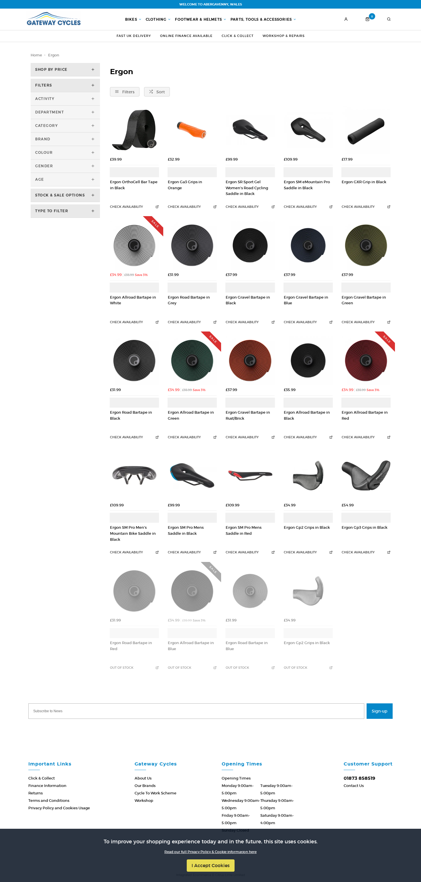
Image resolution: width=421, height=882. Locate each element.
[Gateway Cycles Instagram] (227, 727)
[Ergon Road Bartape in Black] (134, 360)
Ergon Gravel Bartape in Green (364, 300)
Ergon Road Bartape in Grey (189, 300)
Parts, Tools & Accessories (261, 19)
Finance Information (47, 785)
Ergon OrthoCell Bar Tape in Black (134, 184)
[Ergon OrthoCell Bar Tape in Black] (134, 130)
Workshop (144, 800)
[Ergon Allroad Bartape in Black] (308, 360)
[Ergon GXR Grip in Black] (366, 130)
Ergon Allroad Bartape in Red (365, 415)
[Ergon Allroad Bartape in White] (134, 245)
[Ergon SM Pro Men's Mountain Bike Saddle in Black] (134, 475)
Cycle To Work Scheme (155, 793)
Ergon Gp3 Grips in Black (364, 527)
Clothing (156, 19)
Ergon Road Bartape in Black (131, 415)
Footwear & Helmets (198, 19)
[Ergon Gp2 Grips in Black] (308, 475)
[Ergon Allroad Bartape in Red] (366, 360)
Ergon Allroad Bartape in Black (307, 415)
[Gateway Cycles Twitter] (210, 727)
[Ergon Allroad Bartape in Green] (192, 360)
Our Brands (145, 785)
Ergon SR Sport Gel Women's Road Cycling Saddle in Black (247, 187)
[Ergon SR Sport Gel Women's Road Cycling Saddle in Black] (250, 130)
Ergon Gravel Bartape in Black (248, 300)
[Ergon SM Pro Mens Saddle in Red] (250, 475)
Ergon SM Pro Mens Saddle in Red (243, 530)
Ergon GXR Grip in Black (364, 181)
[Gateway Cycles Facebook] (193, 727)
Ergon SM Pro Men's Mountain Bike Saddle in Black (133, 533)
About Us (143, 778)
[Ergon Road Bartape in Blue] (250, 591)
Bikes (131, 19)
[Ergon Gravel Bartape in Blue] (308, 245)
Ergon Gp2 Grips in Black (307, 527)
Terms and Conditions (48, 800)
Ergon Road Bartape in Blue (247, 645)
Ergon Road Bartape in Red (131, 645)
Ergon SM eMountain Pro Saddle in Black (307, 184)
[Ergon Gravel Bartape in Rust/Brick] (250, 360)
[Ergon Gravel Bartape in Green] (366, 245)
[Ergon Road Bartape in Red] (134, 591)
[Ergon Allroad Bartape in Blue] (192, 591)
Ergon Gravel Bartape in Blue (306, 300)
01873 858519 (359, 778)
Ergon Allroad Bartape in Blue (191, 645)
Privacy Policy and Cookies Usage (59, 808)
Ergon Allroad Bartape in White (133, 300)
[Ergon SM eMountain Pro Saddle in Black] (308, 130)
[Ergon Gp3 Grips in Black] (366, 475)
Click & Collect (237, 36)
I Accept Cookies (211, 865)
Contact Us (354, 785)
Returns (35, 793)
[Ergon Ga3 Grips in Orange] (192, 130)
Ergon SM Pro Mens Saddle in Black (186, 530)
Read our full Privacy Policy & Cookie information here (210, 852)
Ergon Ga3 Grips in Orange (185, 184)
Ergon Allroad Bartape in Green (191, 415)
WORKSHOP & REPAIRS (284, 36)
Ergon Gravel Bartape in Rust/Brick (248, 415)
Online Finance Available (186, 36)
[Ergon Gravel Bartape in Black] (250, 245)
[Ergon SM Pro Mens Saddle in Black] (192, 475)
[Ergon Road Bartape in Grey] (192, 245)
